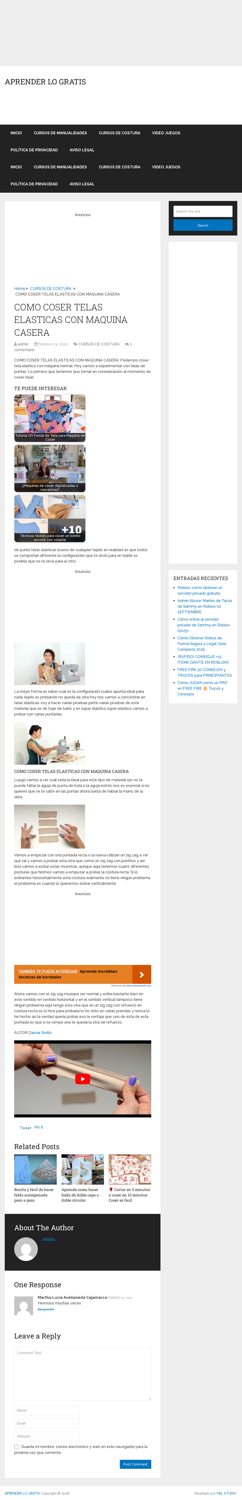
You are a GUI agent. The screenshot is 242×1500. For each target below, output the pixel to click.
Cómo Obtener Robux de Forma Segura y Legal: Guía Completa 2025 (201, 644)
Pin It (38, 1127)
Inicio (16, 133)
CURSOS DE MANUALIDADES (60, 133)
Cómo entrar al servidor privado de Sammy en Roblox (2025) (203, 625)
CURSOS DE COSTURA (119, 133)
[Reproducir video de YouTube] (82, 1078)
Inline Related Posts (138, 985)
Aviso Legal (82, 150)
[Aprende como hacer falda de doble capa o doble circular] (82, 1169)
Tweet (25, 1128)
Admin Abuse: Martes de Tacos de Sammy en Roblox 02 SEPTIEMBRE (204, 606)
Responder (46, 1309)
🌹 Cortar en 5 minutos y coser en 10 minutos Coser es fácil (129, 1195)
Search (203, 225)
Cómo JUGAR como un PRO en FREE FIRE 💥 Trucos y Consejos (202, 688)
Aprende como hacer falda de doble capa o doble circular (80, 1195)
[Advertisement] (121, 33)
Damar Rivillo (40, 1032)
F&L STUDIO (226, 1493)
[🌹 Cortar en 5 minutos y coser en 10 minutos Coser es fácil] (130, 1169)
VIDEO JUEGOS (166, 133)
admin (23, 344)
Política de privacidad (34, 150)
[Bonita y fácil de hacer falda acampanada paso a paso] (35, 1169)
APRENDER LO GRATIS (45, 81)
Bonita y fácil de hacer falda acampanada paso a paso (34, 1195)
